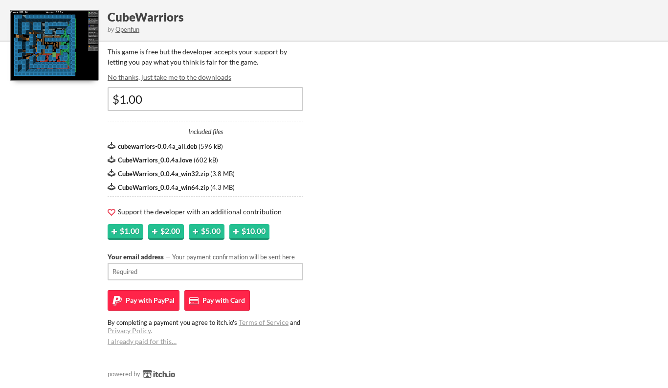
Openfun (127, 29)
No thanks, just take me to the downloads (169, 77)
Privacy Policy (129, 330)
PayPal (149, 300)
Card (223, 300)
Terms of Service (264, 322)
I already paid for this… (142, 341)
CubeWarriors (146, 17)
